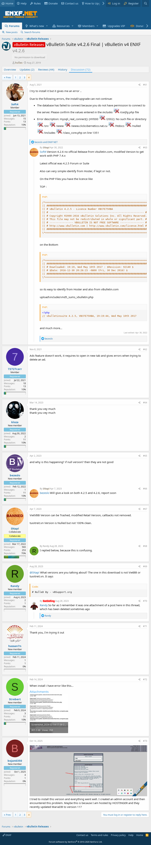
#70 (145, 600)
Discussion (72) (80, 69)
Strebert (15, 699)
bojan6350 (15, 760)
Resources (63, 26)
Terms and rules (99, 835)
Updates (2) (27, 69)
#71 (145, 626)
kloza (14, 422)
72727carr (15, 369)
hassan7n (14, 646)
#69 (145, 566)
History (62, 69)
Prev (8, 77)
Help (24, 3)
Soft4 (14, 104)
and (46, 142)
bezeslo (15, 475)
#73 (145, 740)
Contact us (71, 3)
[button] (46, 26)
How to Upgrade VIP (98, 3)
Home (9, 3)
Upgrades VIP (116, 26)
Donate (53, 3)
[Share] (139, 85)
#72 (145, 679)
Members (88, 26)
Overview (10, 69)
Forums (14, 26)
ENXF (8, 835)
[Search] (145, 3)
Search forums (32, 32)
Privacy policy (118, 835)
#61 (145, 84)
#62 (145, 349)
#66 (145, 488)
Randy (46, 546)
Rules (37, 3)
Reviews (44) (46, 69)
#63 (145, 147)
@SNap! (34, 572)
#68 (145, 546)
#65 (145, 455)
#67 (145, 509)
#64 (145, 402)
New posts (11, 32)
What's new (36, 26)
